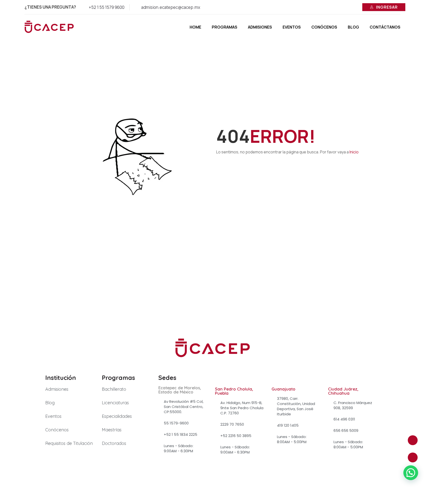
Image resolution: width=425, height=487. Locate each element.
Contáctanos (385, 27)
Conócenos (324, 27)
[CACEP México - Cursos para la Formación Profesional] (49, 29)
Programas (224, 27)
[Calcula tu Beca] (413, 457)
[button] (410, 472)
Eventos (292, 27)
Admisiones (260, 27)
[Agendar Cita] (413, 440)
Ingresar (387, 7)
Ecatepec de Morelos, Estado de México (179, 389)
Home (195, 27)
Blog (353, 27)
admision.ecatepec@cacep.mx (170, 7)
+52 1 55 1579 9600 (106, 7)
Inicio (354, 152)
